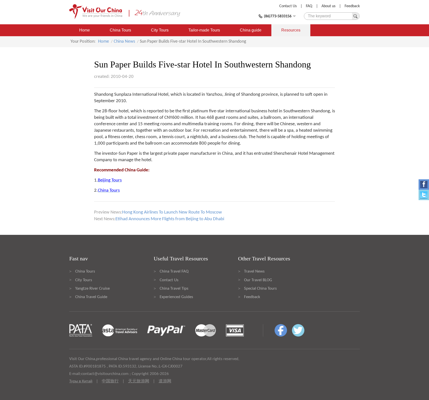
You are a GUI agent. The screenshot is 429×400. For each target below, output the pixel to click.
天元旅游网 (138, 381)
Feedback (352, 6)
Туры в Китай (80, 381)
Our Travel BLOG (258, 280)
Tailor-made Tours (204, 30)
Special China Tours (260, 288)
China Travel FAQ (174, 271)
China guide (250, 30)
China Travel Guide (91, 297)
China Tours (120, 30)
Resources (290, 30)
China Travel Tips (174, 288)
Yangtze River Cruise (92, 288)
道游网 (165, 381)
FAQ (309, 6)
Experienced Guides (176, 297)
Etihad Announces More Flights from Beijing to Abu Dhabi (169, 219)
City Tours (160, 30)
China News (124, 41)
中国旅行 (110, 381)
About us (328, 6)
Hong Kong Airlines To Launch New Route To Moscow (172, 212)
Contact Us (288, 6)
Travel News (254, 271)
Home (84, 30)
